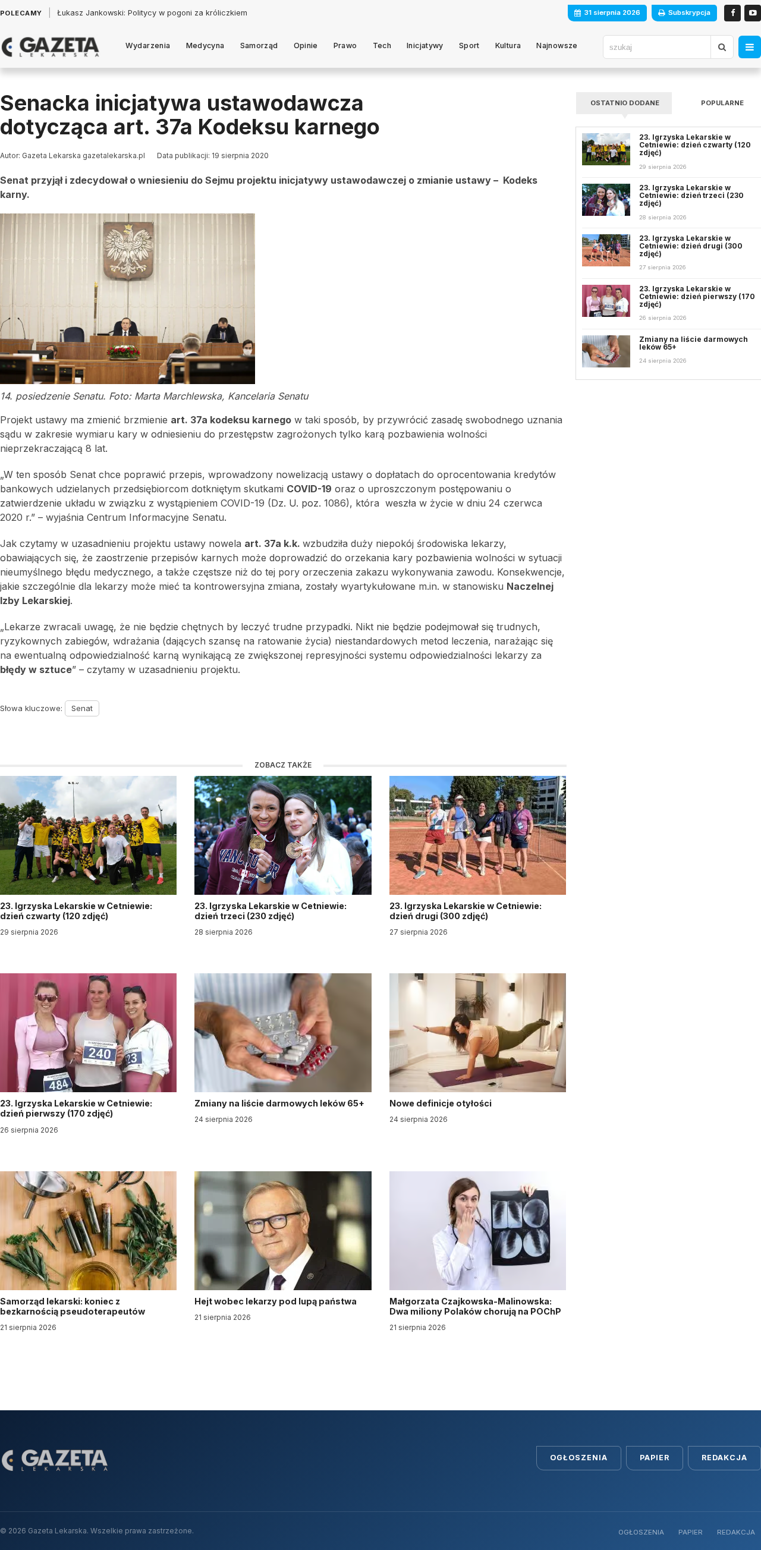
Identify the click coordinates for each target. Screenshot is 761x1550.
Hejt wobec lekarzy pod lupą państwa (276, 1301)
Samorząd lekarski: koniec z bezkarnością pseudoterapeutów (73, 1306)
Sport (469, 45)
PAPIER (690, 1532)
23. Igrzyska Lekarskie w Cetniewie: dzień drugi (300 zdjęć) (465, 911)
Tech (382, 45)
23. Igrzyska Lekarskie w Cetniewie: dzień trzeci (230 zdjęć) (270, 911)
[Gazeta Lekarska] (50, 47)
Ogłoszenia (579, 1457)
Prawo (345, 45)
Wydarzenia (148, 45)
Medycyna (205, 45)
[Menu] (749, 47)
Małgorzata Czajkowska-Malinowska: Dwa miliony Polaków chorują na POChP (475, 1306)
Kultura (508, 45)
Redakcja (724, 1457)
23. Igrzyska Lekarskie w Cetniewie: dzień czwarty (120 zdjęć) (76, 911)
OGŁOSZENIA (641, 1532)
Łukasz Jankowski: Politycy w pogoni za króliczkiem (152, 12)
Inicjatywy (425, 45)
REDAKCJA (736, 1532)
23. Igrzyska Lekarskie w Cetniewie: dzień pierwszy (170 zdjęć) (76, 1108)
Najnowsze (556, 45)
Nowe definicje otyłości (441, 1103)
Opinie (306, 45)
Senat (82, 708)
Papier (654, 1457)
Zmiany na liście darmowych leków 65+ (280, 1103)
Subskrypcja (689, 12)
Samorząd (259, 45)
